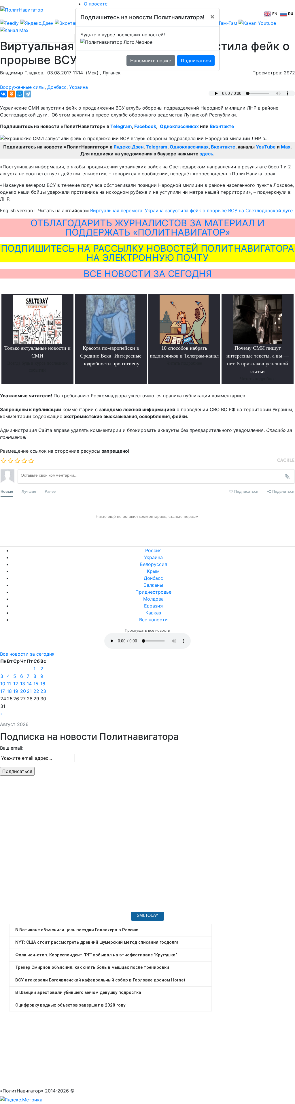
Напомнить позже (150, 60)
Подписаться (196, 60)
